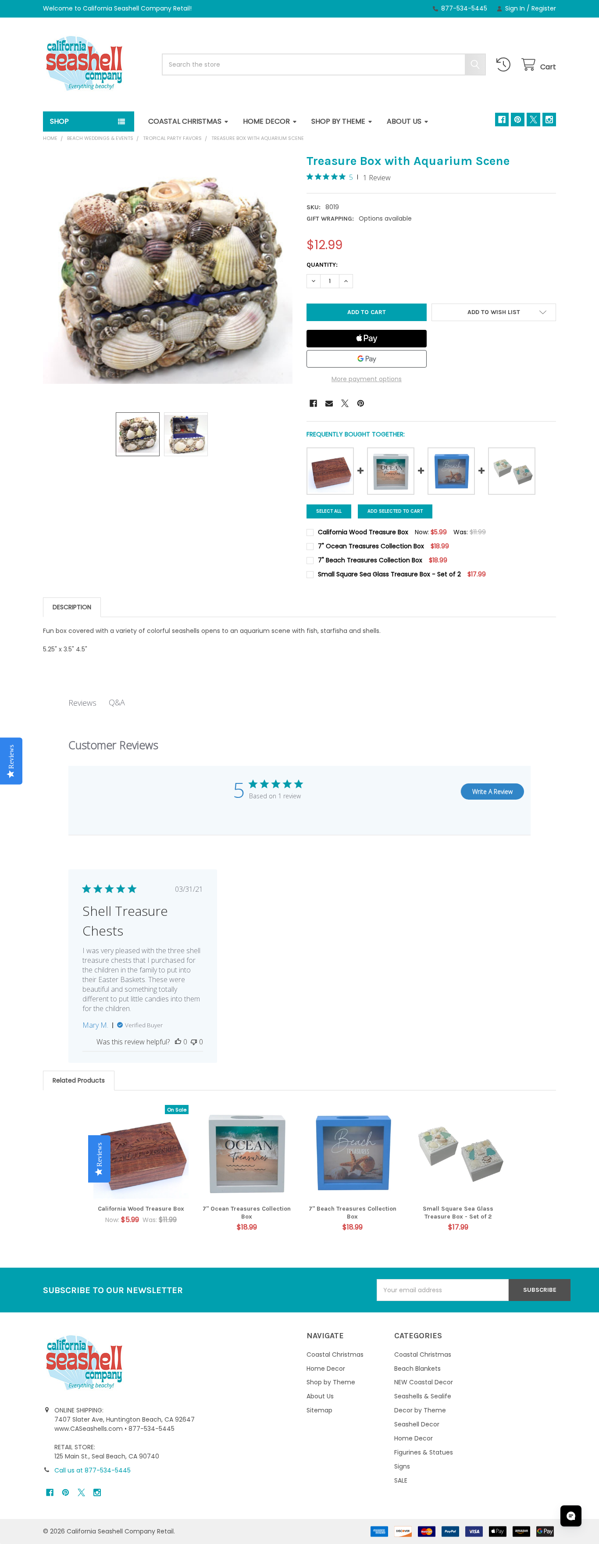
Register (543, 8)
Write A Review (492, 791)
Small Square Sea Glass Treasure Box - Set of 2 (458, 1212)
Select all (329, 511)
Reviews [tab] (82, 702)
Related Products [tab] (79, 1080)
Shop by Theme (338, 121)
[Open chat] (570, 1515)
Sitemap (319, 1410)
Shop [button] (59, 121)
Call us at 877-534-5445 (92, 1470)
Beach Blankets (417, 1368)
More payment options (367, 379)
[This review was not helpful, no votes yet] (194, 1042)
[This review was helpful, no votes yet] (178, 1042)
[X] (533, 119)
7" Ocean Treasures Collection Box (247, 1212)
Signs (402, 1466)
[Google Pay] (367, 359)
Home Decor (266, 121)
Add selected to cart (395, 511)
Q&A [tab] (117, 702)
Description (72, 607)
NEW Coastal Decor (423, 1382)
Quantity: (322, 264)
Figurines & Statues (423, 1452)
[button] (493, 312)
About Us (404, 121)
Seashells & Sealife (422, 1396)
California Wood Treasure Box (141, 1208)
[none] (168, 278)
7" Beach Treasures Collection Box (352, 1212)
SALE (400, 1480)
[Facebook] (502, 119)
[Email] (329, 403)
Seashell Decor (416, 1424)
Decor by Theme (420, 1410)
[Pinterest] (517, 119)
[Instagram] (549, 119)
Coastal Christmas (184, 121)
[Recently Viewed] (505, 64)
